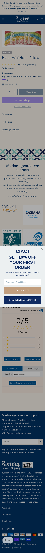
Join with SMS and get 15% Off (22, 300)
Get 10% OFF (22, 290)
